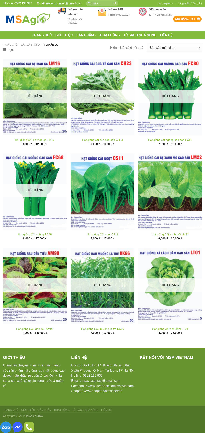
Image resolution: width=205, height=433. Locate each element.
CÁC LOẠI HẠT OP (31, 44)
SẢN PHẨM (85, 35)
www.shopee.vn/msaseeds (103, 391)
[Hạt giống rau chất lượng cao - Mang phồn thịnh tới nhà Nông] (27, 19)
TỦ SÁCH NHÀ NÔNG (139, 35)
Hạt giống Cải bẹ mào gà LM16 (35, 139)
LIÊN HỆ (166, 35)
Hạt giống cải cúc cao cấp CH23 (102, 139)
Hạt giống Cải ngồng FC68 (35, 234)
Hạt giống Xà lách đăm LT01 (170, 328)
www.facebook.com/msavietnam (111, 386)
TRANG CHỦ (42, 35)
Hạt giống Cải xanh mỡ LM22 (170, 234)
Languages (164, 3)
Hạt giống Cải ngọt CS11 (102, 234)
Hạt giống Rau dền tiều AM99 (34, 328)
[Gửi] (115, 3)
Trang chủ (10, 44)
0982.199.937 (23, 3)
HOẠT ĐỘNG (110, 35)
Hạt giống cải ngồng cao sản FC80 (170, 139)
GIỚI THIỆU (64, 35)
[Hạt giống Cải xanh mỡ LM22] (170, 191)
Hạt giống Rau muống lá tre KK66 (102, 328)
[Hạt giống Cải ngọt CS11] (102, 191)
